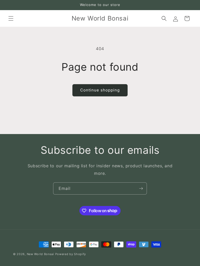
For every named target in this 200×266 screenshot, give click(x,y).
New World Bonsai (40, 254)
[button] (11, 18)
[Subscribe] (141, 188)
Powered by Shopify (70, 254)
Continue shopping (100, 90)
